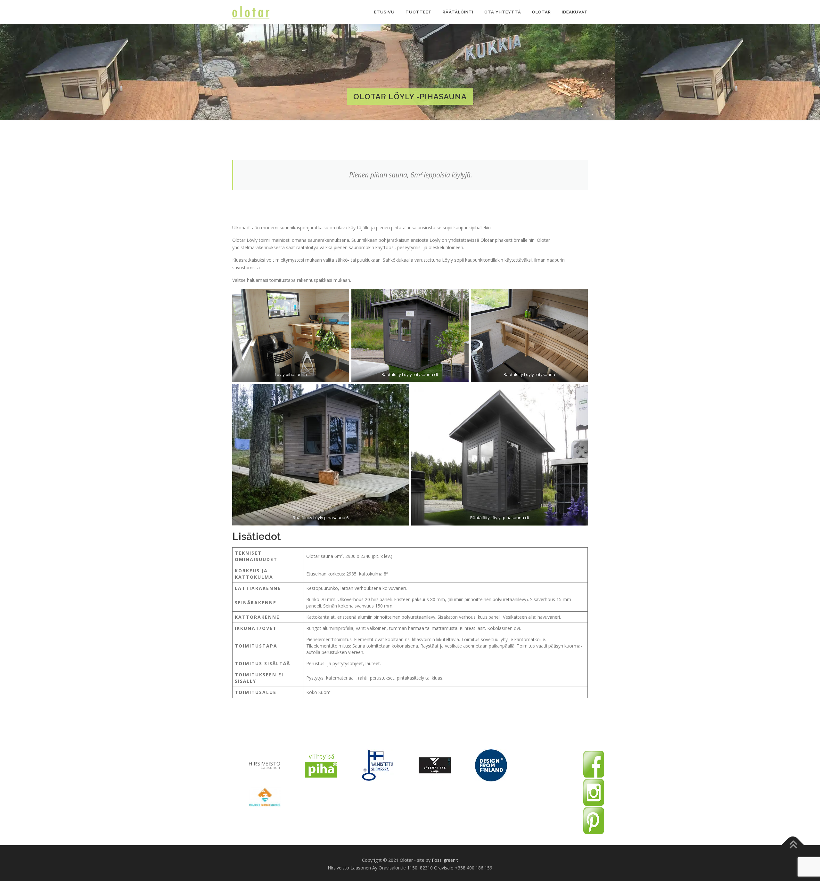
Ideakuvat (575, 12)
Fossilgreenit (445, 860)
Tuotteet (419, 12)
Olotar (541, 12)
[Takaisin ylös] (793, 845)
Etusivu (384, 12)
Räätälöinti (458, 12)
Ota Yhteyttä (502, 12)
